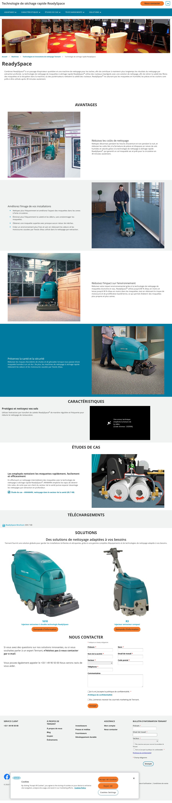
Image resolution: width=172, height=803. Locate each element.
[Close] (134, 778)
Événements (52, 740)
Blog (49, 732)
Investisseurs (81, 725)
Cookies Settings (108, 792)
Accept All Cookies (108, 779)
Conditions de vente (160, 783)
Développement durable (85, 737)
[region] (74, 785)
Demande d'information (44, 629)
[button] (17, 779)
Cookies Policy (80, 788)
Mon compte (109, 725)
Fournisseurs (81, 733)
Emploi (50, 736)
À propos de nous (54, 728)
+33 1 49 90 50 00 (11, 725)
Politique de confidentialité (100, 695)
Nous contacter (110, 729)
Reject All (108, 786)
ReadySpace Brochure (15, 525)
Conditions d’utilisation (142, 783)
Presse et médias (82, 729)
